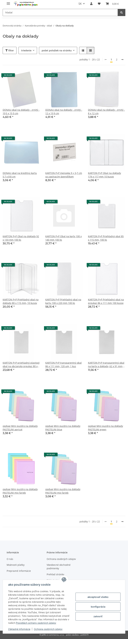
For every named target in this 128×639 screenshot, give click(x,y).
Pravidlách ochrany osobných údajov (36, 622)
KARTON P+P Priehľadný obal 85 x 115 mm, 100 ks (106, 238)
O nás (10, 559)
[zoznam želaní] (99, 3)
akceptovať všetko (98, 597)
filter (11, 50)
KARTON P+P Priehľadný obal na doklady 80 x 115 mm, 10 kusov (20, 301)
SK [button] (80, 4)
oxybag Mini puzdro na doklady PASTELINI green (105, 427)
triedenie (26, 50)
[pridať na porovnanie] (25, 76)
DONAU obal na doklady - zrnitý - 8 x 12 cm (106, 111)
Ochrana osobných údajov (48, 629)
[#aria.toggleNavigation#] (8, 2)
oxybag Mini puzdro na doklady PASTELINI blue (62, 427)
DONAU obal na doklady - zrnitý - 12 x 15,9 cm (63, 111)
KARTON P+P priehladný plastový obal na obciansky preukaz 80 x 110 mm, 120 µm (21, 364)
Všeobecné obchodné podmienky (58, 566)
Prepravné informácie (19, 570)
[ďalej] (122, 59)
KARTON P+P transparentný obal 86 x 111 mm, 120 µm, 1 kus (63, 364)
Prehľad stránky (55, 574)
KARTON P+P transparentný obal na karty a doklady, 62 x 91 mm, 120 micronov (106, 364)
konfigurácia (98, 606)
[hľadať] (121, 12)
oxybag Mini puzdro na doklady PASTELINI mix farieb (20, 491)
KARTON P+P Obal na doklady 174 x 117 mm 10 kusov (104, 174)
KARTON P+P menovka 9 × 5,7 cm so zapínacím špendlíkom (63, 174)
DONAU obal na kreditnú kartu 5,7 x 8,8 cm (20, 174)
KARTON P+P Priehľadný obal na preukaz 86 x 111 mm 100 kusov (106, 301)
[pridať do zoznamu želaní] (34, 76)
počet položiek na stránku (57, 50)
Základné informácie (19, 629)
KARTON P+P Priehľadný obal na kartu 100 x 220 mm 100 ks (63, 301)
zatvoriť (98, 616)
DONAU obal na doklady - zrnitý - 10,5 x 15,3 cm (21, 111)
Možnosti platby (15, 564)
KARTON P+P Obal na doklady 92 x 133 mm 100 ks (21, 238)
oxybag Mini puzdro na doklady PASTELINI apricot (20, 427)
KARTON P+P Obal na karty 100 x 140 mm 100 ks (63, 238)
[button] (91, 3)
